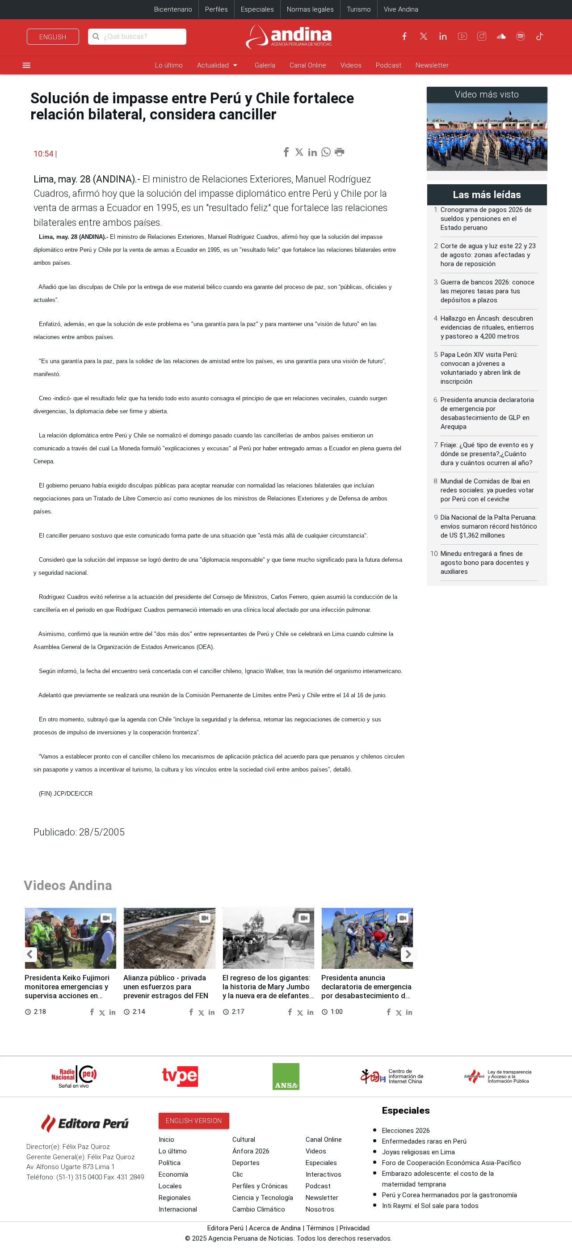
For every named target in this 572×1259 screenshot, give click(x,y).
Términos (320, 1228)
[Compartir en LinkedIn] (112, 1011)
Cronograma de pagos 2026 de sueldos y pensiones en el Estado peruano (486, 219)
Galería (265, 65)
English (53, 37)
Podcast (388, 65)
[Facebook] (404, 36)
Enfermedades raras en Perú (424, 1141)
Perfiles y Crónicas (260, 1186)
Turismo (359, 9)
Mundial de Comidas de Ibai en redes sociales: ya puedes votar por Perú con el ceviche (487, 490)
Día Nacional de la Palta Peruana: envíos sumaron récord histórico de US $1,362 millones (489, 526)
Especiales (257, 9)
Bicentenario (173, 9)
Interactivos (323, 1174)
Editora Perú (225, 1228)
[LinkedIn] (443, 36)
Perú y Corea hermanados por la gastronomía (449, 1195)
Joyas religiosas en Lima (418, 1152)
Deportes (246, 1163)
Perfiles (216, 9)
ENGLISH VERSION (194, 1120)
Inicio (166, 1140)
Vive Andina (401, 9)
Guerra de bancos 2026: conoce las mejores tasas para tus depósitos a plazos (487, 291)
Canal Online (308, 65)
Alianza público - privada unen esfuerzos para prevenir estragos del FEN (165, 987)
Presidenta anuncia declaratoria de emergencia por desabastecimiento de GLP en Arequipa (366, 991)
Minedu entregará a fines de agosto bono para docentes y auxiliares (485, 563)
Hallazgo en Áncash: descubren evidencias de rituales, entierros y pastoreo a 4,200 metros (487, 327)
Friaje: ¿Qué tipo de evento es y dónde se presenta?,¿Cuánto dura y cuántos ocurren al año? (487, 454)
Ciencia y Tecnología (262, 1198)
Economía (173, 1174)
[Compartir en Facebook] (93, 1011)
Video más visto (487, 94)
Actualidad (218, 65)
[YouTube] (462, 36)
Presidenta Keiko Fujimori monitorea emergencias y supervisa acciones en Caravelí (67, 991)
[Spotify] (521, 36)
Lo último (169, 65)
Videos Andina (68, 885)
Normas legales (310, 9)
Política (170, 1163)
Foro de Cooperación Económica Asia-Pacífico (451, 1163)
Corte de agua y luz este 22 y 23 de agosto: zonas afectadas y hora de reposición (488, 255)
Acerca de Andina (275, 1228)
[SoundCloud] (501, 36)
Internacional (178, 1209)
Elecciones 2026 (406, 1131)
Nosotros (320, 1209)
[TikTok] (540, 36)
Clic (237, 1174)
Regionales (175, 1198)
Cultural (243, 1140)
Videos (351, 65)
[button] (29, 954)
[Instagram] (482, 36)
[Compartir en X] (103, 1011)
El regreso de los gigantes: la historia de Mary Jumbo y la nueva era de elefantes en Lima (267, 991)
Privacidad (355, 1228)
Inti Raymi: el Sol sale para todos (430, 1206)
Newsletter (432, 65)
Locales (170, 1186)
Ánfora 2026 (250, 1151)
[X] (424, 36)
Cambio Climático (258, 1209)
